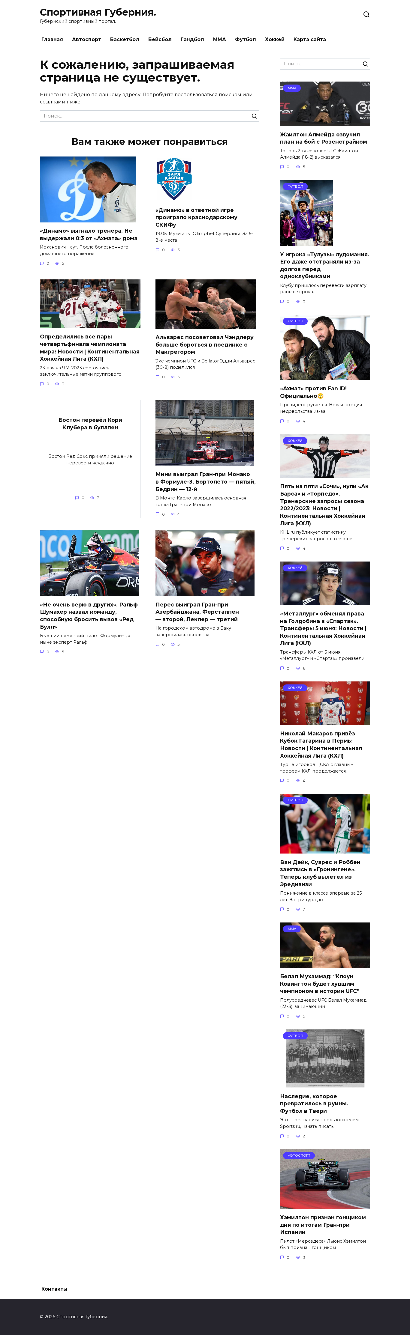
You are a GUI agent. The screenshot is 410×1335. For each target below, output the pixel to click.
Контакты (54, 1289)
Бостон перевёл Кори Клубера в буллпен (90, 424)
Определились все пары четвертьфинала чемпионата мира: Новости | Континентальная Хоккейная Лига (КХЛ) (90, 347)
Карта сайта (310, 39)
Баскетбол (124, 39)
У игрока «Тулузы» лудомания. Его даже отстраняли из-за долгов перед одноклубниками (324, 265)
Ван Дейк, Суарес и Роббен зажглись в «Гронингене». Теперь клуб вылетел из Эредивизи (320, 873)
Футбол (245, 39)
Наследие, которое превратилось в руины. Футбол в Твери (314, 1103)
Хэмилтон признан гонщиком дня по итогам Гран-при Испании (323, 1224)
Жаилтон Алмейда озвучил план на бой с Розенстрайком (323, 138)
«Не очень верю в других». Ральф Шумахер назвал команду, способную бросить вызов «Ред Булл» (89, 615)
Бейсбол (160, 39)
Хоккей (275, 39)
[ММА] (325, 122)
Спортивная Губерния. (98, 12)
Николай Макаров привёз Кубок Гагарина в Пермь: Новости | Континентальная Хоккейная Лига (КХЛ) (321, 744)
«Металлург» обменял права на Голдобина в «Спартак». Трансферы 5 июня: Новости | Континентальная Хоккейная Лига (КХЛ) (323, 628)
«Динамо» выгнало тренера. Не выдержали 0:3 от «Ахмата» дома (88, 234)
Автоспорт (86, 39)
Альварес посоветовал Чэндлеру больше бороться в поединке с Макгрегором (204, 344)
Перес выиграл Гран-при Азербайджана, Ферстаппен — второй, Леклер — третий (197, 611)
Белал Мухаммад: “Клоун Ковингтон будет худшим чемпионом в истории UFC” (319, 983)
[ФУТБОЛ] (306, 242)
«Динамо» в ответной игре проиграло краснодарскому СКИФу (196, 217)
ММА (219, 39)
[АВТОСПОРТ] (325, 1205)
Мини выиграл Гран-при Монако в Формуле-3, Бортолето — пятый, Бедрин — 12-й (205, 481)
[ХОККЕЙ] (325, 474)
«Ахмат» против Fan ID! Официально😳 (313, 392)
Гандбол (192, 39)
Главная (52, 39)
